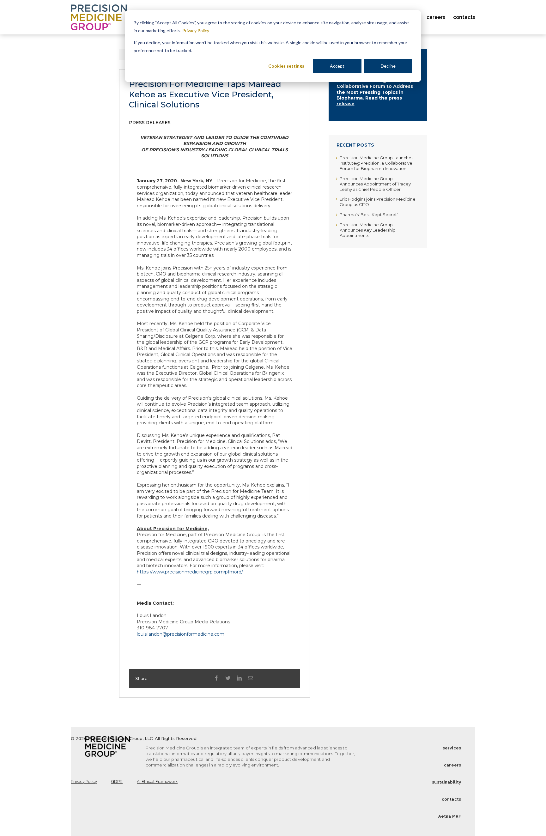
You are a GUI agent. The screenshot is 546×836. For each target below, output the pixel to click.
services (452, 748)
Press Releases (150, 122)
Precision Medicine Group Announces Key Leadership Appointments (368, 230)
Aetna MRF (449, 816)
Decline (388, 66)
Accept (337, 66)
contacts (451, 799)
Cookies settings (286, 66)
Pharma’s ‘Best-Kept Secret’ (369, 214)
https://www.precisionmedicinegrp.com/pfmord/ (190, 572)
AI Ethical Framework (157, 781)
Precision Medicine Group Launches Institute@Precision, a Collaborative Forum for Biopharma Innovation (376, 163)
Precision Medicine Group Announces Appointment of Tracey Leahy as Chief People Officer (375, 184)
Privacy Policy (195, 30)
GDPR (117, 781)
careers (452, 765)
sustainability (446, 782)
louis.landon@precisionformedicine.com (180, 634)
